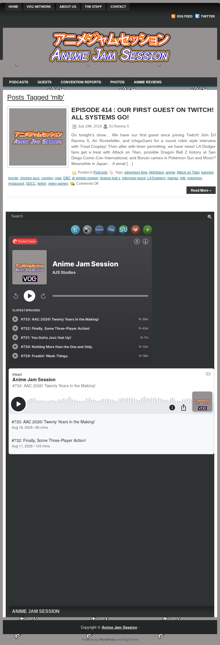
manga (172, 178)
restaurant (16, 184)
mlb (183, 178)
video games (58, 184)
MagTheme (130, 639)
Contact (118, 6)
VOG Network (39, 6)
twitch (42, 184)
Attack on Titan (188, 172)
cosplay (47, 178)
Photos (117, 81)
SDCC (31, 184)
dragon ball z (110, 178)
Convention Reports (81, 81)
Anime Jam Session (36, 611)
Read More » (201, 190)
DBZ (66, 178)
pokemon (194, 178)
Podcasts (18, 81)
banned (207, 172)
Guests (45, 81)
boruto (13, 178)
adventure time (136, 172)
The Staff (93, 6)
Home (13, 6)
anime (170, 172)
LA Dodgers (156, 178)
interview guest (134, 178)
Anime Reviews (148, 81)
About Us (68, 6)
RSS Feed (184, 16)
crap (58, 178)
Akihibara (156, 172)
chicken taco (30, 178)
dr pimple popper (85, 178)
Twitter (207, 16)
